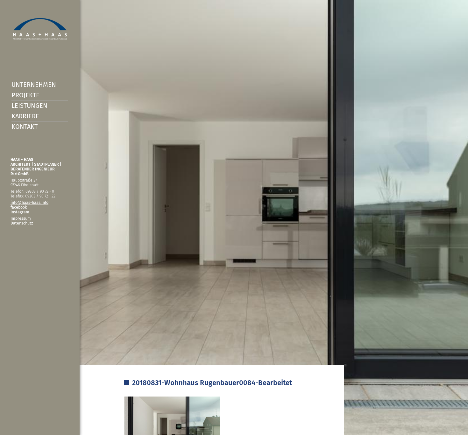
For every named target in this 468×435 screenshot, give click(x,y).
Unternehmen (33, 84)
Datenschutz (22, 223)
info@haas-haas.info (29, 202)
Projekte (25, 95)
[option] (234, 217)
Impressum (21, 218)
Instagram (20, 212)
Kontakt (24, 126)
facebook (19, 207)
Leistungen (29, 105)
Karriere (25, 116)
